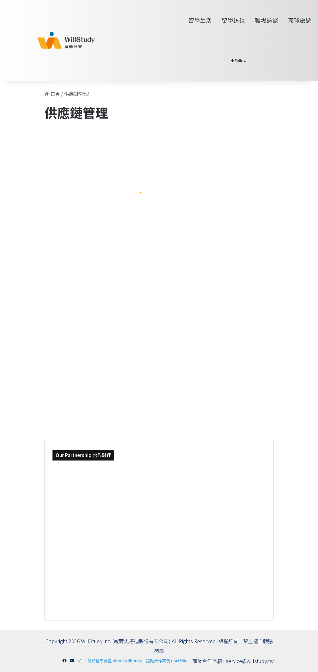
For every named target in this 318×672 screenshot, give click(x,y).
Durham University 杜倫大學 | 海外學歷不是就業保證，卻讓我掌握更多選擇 (87, 392)
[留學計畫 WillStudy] (51, 40)
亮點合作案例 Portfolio (167, 661)
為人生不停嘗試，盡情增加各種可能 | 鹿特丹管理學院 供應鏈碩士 (184, 245)
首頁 (54, 93)
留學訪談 (232, 20)
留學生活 (199, 20)
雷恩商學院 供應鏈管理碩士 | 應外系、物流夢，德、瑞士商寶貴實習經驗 (184, 345)
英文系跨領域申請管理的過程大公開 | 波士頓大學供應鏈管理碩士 (87, 198)
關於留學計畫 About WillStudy (115, 661)
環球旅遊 (299, 20)
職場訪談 (266, 20)
